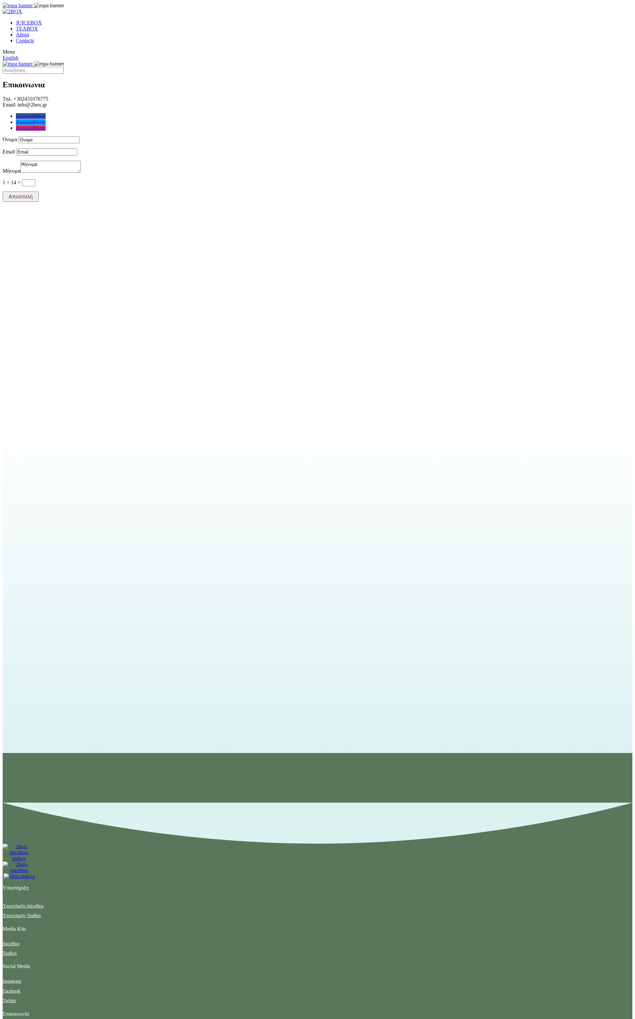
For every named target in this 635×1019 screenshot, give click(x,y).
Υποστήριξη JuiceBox (23, 906)
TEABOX (27, 28)
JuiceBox (11, 943)
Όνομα (10, 139)
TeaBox (10, 953)
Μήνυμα (12, 171)
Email (9, 152)
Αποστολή (21, 196)
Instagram (12, 981)
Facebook (12, 991)
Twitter (9, 1000)
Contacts (25, 40)
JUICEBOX (29, 22)
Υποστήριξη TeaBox (22, 915)
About (22, 34)
